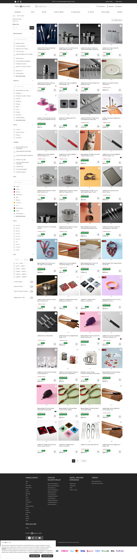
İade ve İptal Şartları (96, 481)
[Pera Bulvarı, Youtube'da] (39, 538)
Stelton (27, 516)
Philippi (27, 510)
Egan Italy (28, 493)
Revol (27, 514)
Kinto (27, 504)
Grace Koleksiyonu (52, 494)
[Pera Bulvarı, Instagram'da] (33, 538)
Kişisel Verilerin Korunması (76, 479)
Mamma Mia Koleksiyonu (53, 485)
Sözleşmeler (73, 485)
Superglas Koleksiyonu (53, 496)
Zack (27, 520)
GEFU (27, 498)
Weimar (27, 518)
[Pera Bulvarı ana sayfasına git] (34, 533)
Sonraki (84, 461)
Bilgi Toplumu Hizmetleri (97, 483)
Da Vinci (27, 491)
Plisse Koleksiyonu (52, 487)
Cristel (27, 489)
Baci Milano (28, 485)
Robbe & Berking (29, 506)
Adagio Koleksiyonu (52, 492)
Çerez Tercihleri (73, 490)
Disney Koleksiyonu (52, 504)
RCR (27, 496)
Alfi (26, 483)
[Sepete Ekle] (55, 451)
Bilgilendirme (73, 483)
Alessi (27, 481)
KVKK (71, 487)
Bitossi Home (29, 487)
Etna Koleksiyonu (51, 498)
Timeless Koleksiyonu (52, 502)
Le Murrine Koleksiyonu (53, 490)
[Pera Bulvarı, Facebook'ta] (29, 538)
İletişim (27, 528)
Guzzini (27, 500)
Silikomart (28, 512)
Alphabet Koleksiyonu (53, 500)
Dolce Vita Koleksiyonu (53, 483)
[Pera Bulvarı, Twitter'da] (36, 538)
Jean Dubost (28, 502)
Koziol (27, 508)
